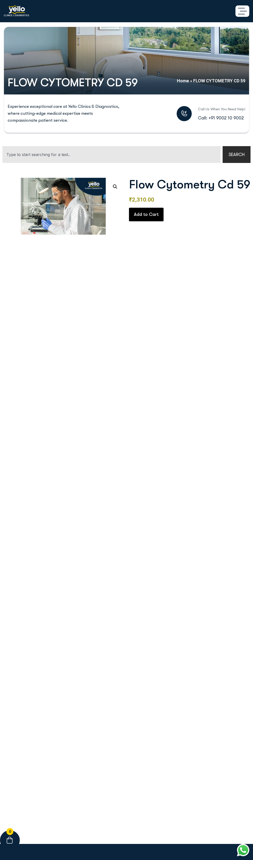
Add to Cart (146, 214)
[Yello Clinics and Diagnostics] (16, 11)
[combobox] (111, 154)
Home (183, 80)
